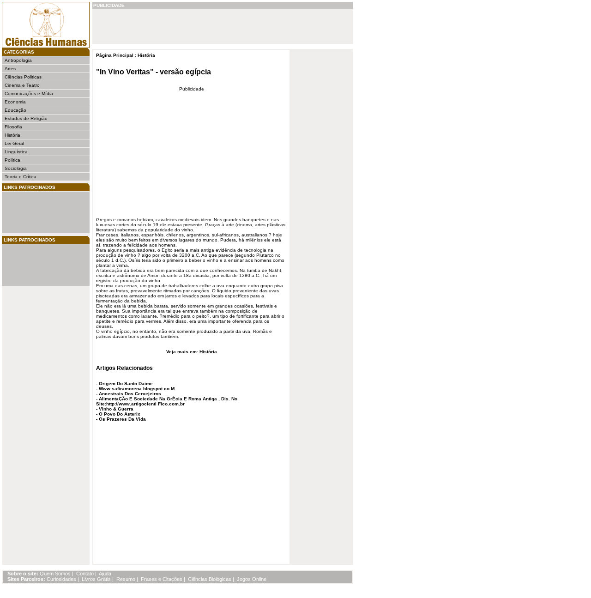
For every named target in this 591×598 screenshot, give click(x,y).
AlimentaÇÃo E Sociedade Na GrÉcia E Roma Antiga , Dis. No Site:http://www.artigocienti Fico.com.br (166, 401)
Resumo (125, 579)
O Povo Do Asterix (119, 414)
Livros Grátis (96, 579)
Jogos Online (251, 579)
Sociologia (16, 168)
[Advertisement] (32, 212)
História (12, 135)
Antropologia (18, 60)
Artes (10, 68)
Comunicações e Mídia (29, 93)
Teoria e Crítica (20, 176)
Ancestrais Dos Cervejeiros (130, 393)
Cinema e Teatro (22, 85)
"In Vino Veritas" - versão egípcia (153, 72)
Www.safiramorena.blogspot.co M (137, 388)
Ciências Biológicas (209, 579)
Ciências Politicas (23, 76)
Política (12, 160)
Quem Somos (55, 573)
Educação (15, 110)
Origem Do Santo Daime (126, 383)
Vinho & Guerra (116, 408)
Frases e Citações (161, 579)
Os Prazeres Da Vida (122, 419)
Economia (15, 101)
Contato (85, 573)
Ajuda (105, 573)
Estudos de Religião (26, 118)
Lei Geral (14, 143)
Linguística (16, 151)
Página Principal (114, 55)
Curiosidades (61, 579)
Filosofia (13, 126)
